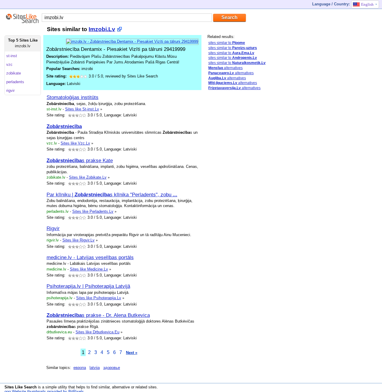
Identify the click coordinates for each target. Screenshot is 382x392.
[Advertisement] (252, 189)
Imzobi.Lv (102, 29)
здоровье (111, 367)
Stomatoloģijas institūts (72, 97)
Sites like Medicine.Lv (89, 269)
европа (79, 367)
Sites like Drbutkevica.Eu (97, 332)
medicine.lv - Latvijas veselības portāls (90, 257)
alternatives (225, 68)
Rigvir (53, 228)
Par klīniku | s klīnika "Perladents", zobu (112, 194)
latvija (95, 367)
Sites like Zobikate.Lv (88, 177)
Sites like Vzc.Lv (75, 143)
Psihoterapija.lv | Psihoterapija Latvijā (88, 286)
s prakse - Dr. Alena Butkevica (98, 315)
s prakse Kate (80, 160)
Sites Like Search (20, 387)
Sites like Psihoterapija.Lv (98, 298)
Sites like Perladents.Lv (92, 211)
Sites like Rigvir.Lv (78, 240)
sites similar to (226, 43)
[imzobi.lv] (132, 41)
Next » (131, 352)
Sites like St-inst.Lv (82, 109)
